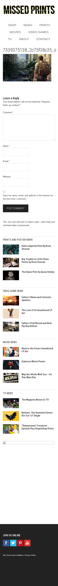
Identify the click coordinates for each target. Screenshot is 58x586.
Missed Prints (29, 9)
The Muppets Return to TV (35, 399)
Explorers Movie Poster (33, 361)
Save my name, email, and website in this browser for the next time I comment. (28, 197)
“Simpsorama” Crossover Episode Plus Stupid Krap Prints (38, 427)
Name (6, 146)
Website (6, 176)
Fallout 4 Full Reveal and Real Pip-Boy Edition (37, 325)
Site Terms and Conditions (13, 555)
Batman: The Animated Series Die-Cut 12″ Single (37, 414)
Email (6, 161)
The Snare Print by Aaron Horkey (38, 271)
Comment (8, 112)
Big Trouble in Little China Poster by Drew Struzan (35, 260)
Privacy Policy (30, 555)
